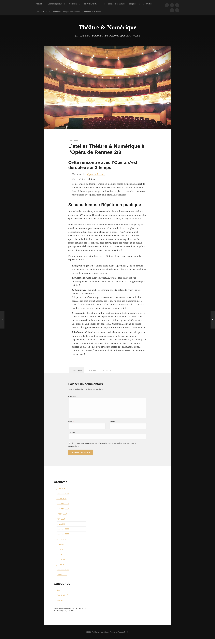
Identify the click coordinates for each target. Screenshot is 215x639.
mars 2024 (61, 519)
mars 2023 (61, 559)
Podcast (60, 600)
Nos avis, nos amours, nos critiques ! (122, 4)
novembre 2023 (63, 534)
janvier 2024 (61, 524)
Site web (71, 432)
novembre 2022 (63, 570)
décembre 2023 (63, 529)
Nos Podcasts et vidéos (92, 4)
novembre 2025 (63, 494)
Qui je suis (40, 12)
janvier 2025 (61, 499)
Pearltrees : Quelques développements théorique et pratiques (77, 12)
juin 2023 (60, 549)
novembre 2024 (63, 509)
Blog (58, 590)
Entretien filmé (62, 595)
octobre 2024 (62, 514)
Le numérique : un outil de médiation (62, 4)
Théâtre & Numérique (107, 27)
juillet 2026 (61, 489)
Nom (71, 422)
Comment (72, 396)
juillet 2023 (61, 544)
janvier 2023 (61, 565)
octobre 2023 (62, 539)
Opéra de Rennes (95, 174)
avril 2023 (60, 554)
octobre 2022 (62, 575)
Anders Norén (123, 632)
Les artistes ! (148, 4)
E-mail (113, 422)
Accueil (39, 4)
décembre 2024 (63, 504)
